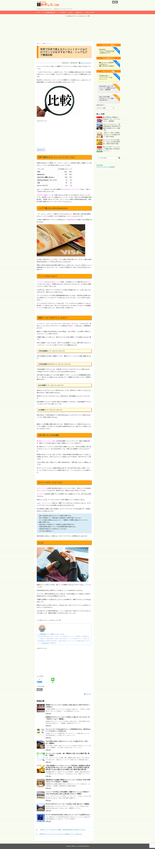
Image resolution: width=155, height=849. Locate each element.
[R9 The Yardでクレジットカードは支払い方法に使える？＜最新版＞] (41, 807)
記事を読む (48, 713)
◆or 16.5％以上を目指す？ (107, 66)
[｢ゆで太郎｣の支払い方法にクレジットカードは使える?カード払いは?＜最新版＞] (41, 745)
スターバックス (90, 12)
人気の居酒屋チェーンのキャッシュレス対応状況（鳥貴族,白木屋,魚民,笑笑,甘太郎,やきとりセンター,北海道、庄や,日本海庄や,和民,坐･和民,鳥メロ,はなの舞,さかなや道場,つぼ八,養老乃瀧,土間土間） (68, 767)
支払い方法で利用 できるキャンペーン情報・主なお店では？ (107, 98)
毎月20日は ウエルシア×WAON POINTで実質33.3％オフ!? (107, 51)
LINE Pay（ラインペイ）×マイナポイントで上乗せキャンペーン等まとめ (60, 834)
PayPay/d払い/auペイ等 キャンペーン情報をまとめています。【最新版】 (107, 88)
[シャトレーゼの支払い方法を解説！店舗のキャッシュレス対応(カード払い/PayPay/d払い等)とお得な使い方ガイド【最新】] (41, 795)
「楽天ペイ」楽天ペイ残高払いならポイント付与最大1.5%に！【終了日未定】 (111, 134)
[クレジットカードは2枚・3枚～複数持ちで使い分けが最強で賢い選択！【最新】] (41, 757)
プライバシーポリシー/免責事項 (105, 167)
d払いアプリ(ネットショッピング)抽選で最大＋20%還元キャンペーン (111, 148)
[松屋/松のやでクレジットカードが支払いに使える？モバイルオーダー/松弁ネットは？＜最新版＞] (41, 720)
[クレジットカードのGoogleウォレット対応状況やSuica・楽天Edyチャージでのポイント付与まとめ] (41, 732)
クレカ (70, 12)
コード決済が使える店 (49, 12)
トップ (38, 12)
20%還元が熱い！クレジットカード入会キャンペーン (105, 77)
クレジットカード (85, 63)
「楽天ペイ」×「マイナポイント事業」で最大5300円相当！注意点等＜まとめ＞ (62, 829)
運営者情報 (99, 165)
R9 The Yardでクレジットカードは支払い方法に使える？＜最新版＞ (68, 804)
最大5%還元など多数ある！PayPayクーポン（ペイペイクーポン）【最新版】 (111, 119)
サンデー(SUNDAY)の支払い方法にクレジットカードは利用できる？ (68, 814)
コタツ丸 (88, 694)
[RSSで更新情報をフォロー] (116, 2)
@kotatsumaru (45, 643)
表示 (43, 149)
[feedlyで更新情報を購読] (113, 2)
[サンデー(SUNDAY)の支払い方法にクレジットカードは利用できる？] (41, 818)
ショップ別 (62, 12)
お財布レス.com (75, 846)
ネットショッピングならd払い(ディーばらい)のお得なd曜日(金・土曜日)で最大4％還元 (111, 141)
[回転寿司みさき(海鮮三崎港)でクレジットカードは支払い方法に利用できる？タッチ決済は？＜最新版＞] (41, 783)
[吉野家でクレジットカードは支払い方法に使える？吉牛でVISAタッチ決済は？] (41, 708)
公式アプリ (79, 12)
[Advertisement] (77, 29)
